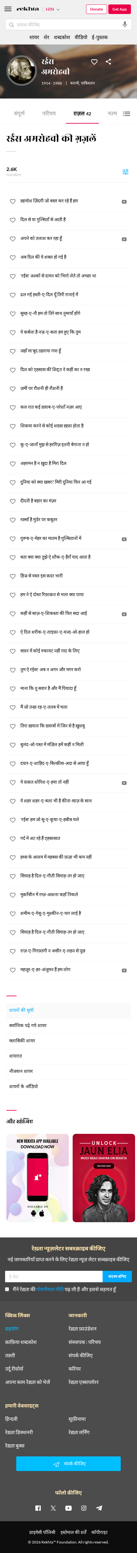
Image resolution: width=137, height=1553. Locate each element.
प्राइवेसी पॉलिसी (42, 1532)
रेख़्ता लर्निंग (79, 1432)
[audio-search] (125, 24)
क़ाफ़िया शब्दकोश (21, 1342)
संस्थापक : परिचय (84, 1342)
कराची (74, 83)
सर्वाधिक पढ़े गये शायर (28, 1026)
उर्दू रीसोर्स (14, 1368)
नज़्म (114, 114)
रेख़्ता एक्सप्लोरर (83, 1382)
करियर (74, 1368)
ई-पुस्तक (100, 37)
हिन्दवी (11, 1418)
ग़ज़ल (82, 114)
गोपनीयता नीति (50, 1289)
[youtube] (68, 1508)
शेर (46, 37)
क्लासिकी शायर (22, 1041)
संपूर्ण (19, 114)
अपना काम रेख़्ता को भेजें (27, 1382)
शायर (34, 37)
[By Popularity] (125, 172)
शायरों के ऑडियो (23, 1087)
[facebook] (38, 1508)
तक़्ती (10, 1355)
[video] (124, 202)
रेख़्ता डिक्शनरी (19, 1432)
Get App (119, 9)
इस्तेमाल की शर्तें (73, 1532)
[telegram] (99, 1508)
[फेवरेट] (94, 61)
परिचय (49, 114)
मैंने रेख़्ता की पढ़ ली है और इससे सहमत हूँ (64, 1289)
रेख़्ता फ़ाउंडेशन (82, 1328)
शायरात (15, 1056)
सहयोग (11, 1328)
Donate (96, 9)
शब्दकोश (62, 37)
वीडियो (81, 37)
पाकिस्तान (88, 83)
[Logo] (27, 10)
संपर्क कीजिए (80, 1355)
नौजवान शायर (21, 1072)
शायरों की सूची (21, 1011)
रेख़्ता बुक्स (15, 1445)
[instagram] (84, 1508)
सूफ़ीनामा (77, 1418)
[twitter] (53, 1508)
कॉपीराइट (99, 1532)
